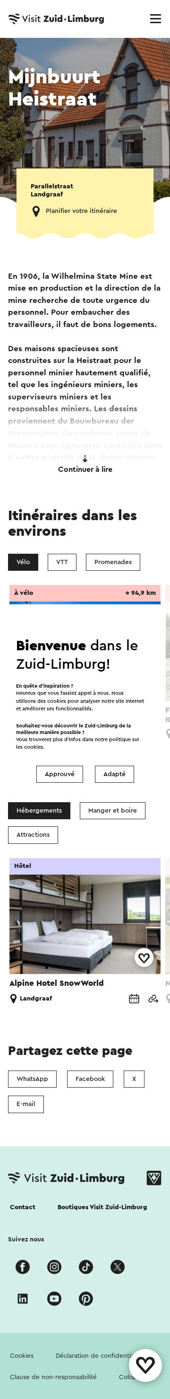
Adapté (114, 774)
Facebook (90, 1079)
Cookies (22, 1356)
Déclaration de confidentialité (99, 1356)
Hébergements (39, 810)
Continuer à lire (85, 469)
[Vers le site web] (153, 999)
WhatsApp (32, 1079)
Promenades (113, 562)
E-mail (26, 1104)
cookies (33, 747)
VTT (62, 562)
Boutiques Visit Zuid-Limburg (102, 1207)
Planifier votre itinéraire (81, 211)
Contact (22, 1207)
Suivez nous (26, 1239)
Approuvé (60, 774)
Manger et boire (112, 810)
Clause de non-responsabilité (53, 1377)
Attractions (33, 835)
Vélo (23, 562)
